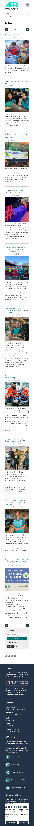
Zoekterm (10, 631)
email (6, 656)
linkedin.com (15, 656)
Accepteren (12, 822)
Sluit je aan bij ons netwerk (19, 788)
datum (10, 646)
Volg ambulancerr (16, 764)
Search (17, 638)
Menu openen (27, 5)
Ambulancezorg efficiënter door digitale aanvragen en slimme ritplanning (16, 502)
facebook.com (9, 656)
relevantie (17, 646)
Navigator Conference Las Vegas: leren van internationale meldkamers (16, 136)
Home (6, 17)
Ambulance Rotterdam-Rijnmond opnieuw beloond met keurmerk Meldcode (16, 561)
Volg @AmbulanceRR (17, 772)
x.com (12, 656)
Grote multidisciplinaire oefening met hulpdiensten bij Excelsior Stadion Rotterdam (16, 249)
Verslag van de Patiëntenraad (15, 35)
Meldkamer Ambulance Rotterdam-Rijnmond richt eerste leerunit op (16, 310)
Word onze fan (15, 757)
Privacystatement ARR (12, 729)
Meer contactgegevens (12, 731)
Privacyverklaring (10, 814)
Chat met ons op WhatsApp (20, 780)
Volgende (27, 29)
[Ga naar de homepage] (17, 6)
